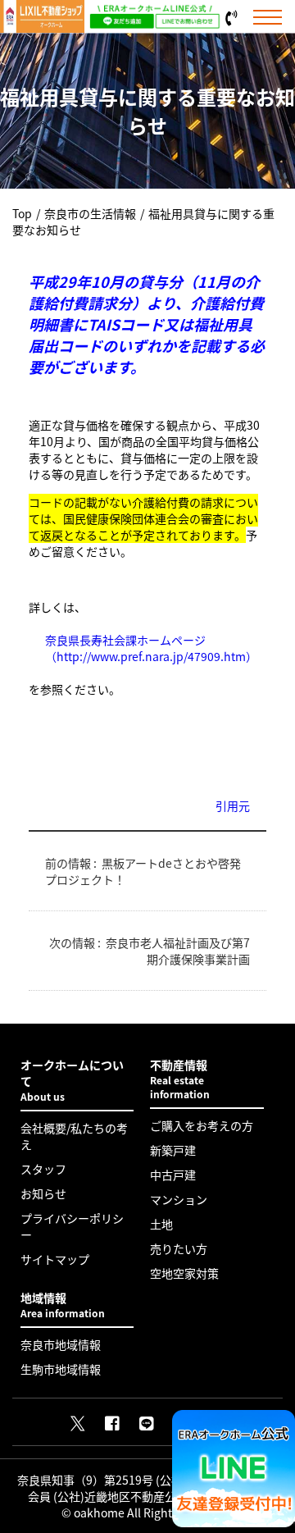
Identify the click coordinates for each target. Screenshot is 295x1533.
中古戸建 (173, 1174)
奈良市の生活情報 (90, 213)
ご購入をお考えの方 (201, 1125)
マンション (178, 1199)
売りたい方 (178, 1248)
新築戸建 (173, 1150)
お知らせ (43, 1193)
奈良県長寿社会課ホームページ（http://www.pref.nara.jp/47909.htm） (147, 648)
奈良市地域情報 (60, 1344)
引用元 (233, 805)
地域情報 (62, 1304)
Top (22, 213)
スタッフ (43, 1169)
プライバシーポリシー (72, 1226)
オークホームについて (72, 1079)
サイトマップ (54, 1259)
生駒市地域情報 (60, 1369)
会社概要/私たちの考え (74, 1136)
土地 (161, 1224)
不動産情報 (180, 1078)
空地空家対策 (184, 1273)
